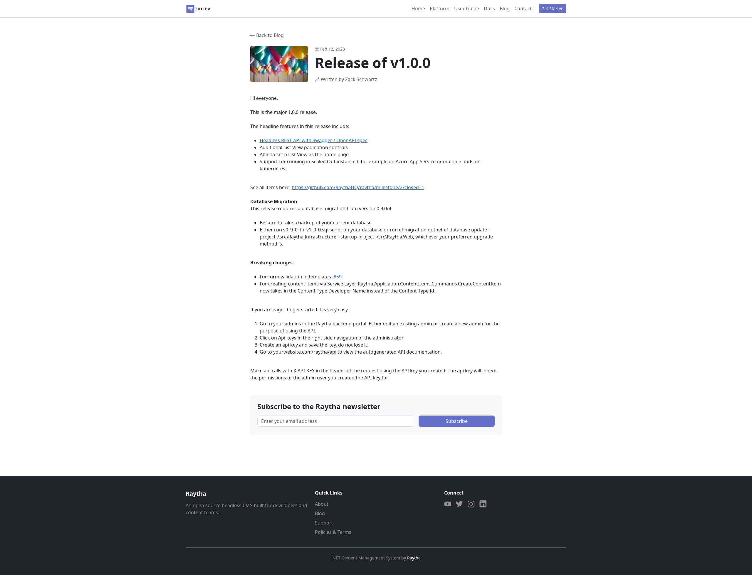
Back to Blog (270, 35)
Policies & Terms (333, 532)
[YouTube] (447, 504)
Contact (523, 8)
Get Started (552, 8)
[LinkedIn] (482, 504)
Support (324, 522)
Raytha (414, 558)
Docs (489, 8)
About (321, 504)
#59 (337, 276)
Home (418, 8)
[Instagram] (471, 504)
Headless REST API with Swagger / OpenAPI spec (313, 140)
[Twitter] (459, 504)
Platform (439, 8)
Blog (505, 8)
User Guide (466, 8)
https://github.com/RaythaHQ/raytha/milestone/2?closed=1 (358, 187)
